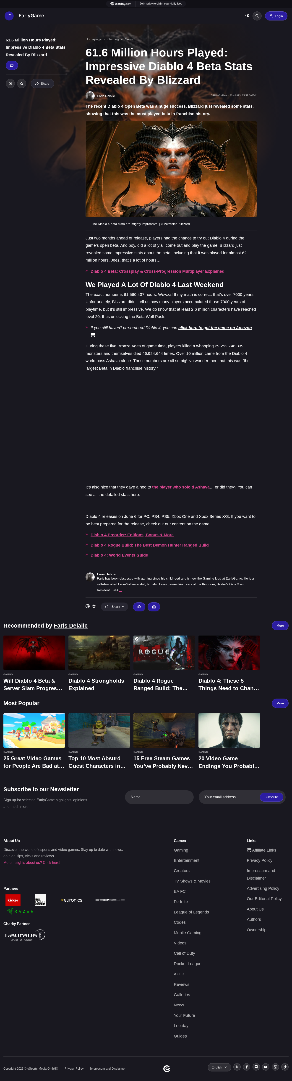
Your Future (184, 1015)
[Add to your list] (21, 83)
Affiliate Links (263, 850)
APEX (179, 974)
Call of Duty (184, 953)
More (280, 625)
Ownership (256, 930)
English (217, 1067)
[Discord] (256, 1067)
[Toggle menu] (9, 15)
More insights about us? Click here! (31, 863)
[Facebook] (246, 1067)
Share (45, 83)
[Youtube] (265, 1067)
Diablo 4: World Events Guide (119, 555)
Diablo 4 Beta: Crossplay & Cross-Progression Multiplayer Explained (157, 271)
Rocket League (187, 963)
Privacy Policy (259, 860)
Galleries (182, 994)
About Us (255, 909)
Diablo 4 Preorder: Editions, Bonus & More (132, 535)
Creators (182, 870)
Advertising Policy (263, 888)
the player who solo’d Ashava (181, 487)
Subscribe (271, 797)
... (120, 590)
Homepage (94, 39)
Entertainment (186, 860)
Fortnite (181, 901)
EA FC (180, 891)
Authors (254, 919)
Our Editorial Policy (264, 898)
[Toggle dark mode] (247, 16)
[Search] (257, 15)
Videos (180, 943)
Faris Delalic (106, 574)
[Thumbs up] (12, 65)
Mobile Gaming (187, 933)
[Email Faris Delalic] (154, 606)
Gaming (113, 39)
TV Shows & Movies (192, 881)
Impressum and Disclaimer (107, 1068)
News (129, 39)
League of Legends (191, 912)
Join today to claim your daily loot (161, 3)
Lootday (181, 1025)
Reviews (181, 984)
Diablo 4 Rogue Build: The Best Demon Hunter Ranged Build (150, 545)
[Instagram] (275, 1067)
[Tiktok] (285, 1067)
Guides (180, 1036)
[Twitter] (237, 1067)
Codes (180, 922)
